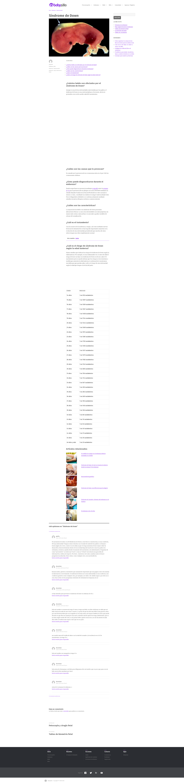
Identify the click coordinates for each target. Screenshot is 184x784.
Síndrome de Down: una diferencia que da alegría (94, 488)
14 (69, 190)
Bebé (103, 5)
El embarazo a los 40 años (88, 511)
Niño (110, 5)
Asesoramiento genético (87, 476)
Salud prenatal (57, 68)
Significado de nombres (91, 757)
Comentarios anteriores (54, 531)
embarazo (51, 70)
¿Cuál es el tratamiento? (72, 73)
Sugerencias (107, 759)
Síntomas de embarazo (91, 759)
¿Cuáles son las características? (74, 71)
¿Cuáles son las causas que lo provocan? (77, 66)
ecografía (95, 188)
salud (55, 70)
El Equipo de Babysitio (71, 755)
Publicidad (107, 757)
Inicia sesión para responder (60, 558)
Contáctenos (107, 755)
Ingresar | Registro (130, 5)
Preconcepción (86, 5)
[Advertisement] (88, 108)
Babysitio (51, 64)
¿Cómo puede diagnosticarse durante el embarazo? (79, 69)
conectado (66, 711)
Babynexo (125, 755)
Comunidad (118, 5)
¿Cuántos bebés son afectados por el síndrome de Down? (81, 64)
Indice (86, 755)
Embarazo (96, 5)
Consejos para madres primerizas (124, 56)
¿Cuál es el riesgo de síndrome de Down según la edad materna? (83, 75)
